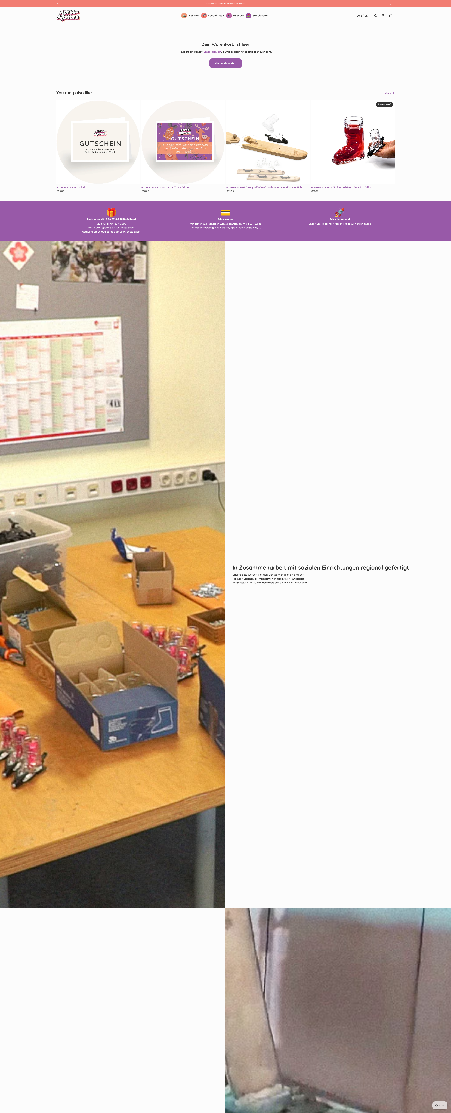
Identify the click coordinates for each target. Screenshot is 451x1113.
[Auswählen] (134, 178)
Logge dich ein (212, 51)
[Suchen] (375, 16)
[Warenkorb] (391, 16)
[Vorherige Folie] (61, 142)
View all (390, 93)
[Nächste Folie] (134, 142)
